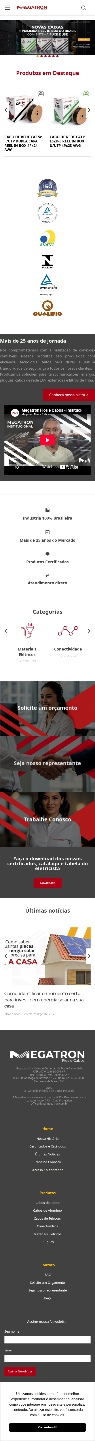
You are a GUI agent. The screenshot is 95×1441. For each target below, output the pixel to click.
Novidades (12, 1014)
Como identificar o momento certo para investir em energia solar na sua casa (44, 1000)
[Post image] (47, 956)
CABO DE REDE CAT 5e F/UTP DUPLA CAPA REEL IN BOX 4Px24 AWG (23, 143)
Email (8, 1350)
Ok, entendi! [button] (47, 1427)
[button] (47, 38)
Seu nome (11, 1331)
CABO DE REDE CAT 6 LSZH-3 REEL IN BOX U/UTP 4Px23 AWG (67, 141)
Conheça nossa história (68, 394)
